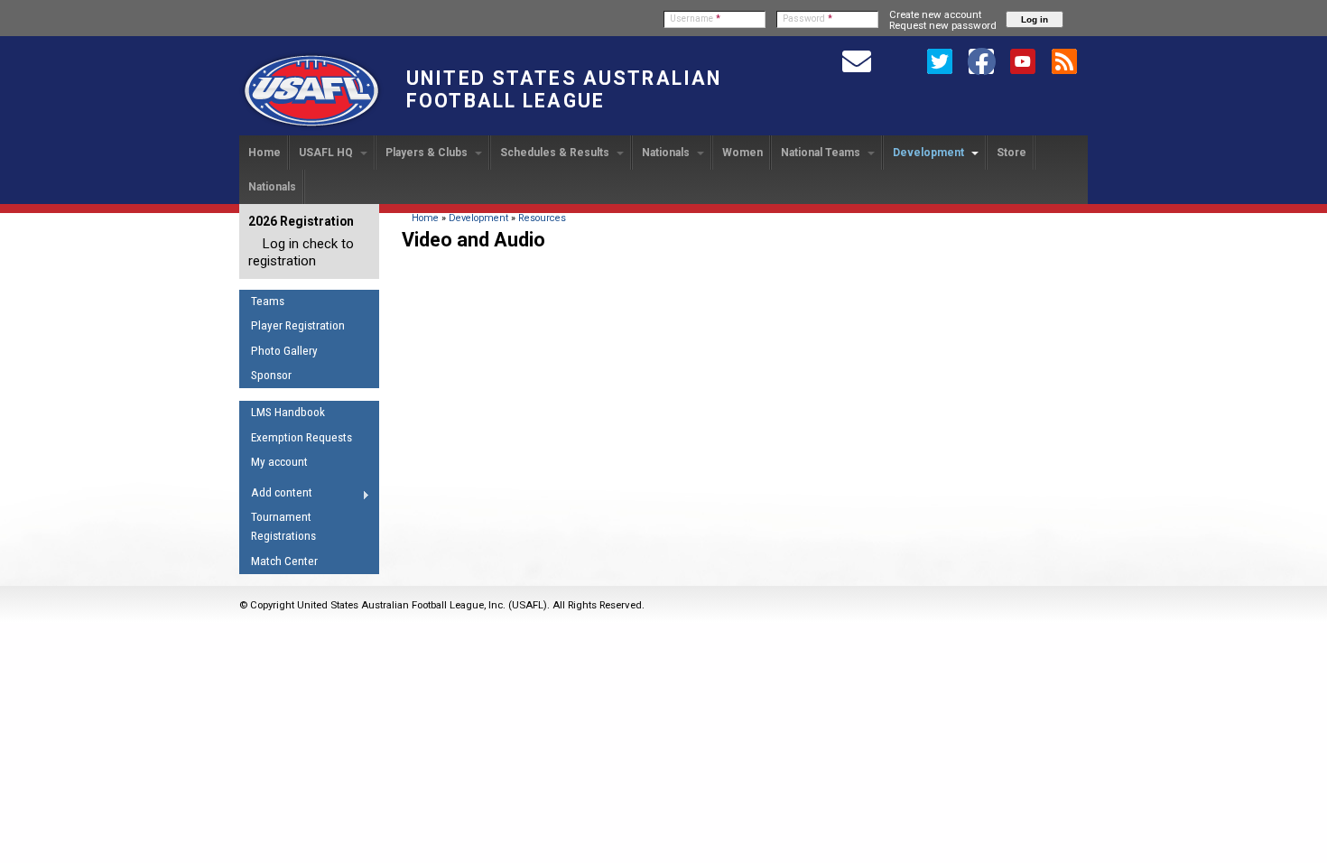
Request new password (943, 25)
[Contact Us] (857, 60)
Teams (267, 301)
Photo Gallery (284, 350)
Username (695, 18)
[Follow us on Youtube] (1023, 60)
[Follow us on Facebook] (981, 60)
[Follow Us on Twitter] (940, 60)
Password (807, 18)
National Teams (822, 152)
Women (742, 152)
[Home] (311, 127)
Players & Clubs (427, 152)
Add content (275, 496)
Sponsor (271, 375)
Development (930, 152)
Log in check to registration (301, 252)
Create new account (935, 14)
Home (264, 152)
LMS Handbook (288, 412)
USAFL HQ (327, 152)
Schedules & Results (556, 152)
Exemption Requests (301, 437)
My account (279, 462)
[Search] (898, 60)
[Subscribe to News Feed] (1064, 60)
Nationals (667, 152)
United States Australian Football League (563, 89)
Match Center (284, 561)
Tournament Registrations (283, 526)
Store (1011, 152)
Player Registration (298, 325)
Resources (542, 218)
